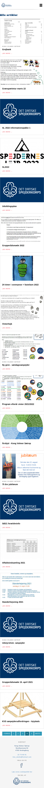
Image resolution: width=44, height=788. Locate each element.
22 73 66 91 (22, 754)
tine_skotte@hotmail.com (22, 757)
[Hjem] (7, 5)
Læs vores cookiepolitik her (22, 772)
